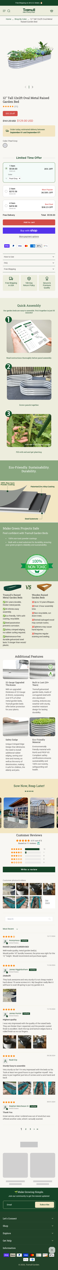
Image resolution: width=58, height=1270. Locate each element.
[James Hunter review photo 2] (24, 1042)
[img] (9, 937)
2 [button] (25, 1129)
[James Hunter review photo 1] (9, 1042)
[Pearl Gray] (5, 145)
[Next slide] (32, 87)
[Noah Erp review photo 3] (39, 1088)
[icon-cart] (51, 11)
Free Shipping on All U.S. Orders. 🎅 (29, 3)
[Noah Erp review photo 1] (9, 1088)
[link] (29, 565)
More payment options (29, 237)
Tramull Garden (32, 1265)
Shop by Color (20, 19)
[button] (29, 222)
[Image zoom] (29, 57)
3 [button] (30, 1129)
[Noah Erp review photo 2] (24, 1088)
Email (9, 1205)
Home (8, 19)
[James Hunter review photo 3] (39, 1042)
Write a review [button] (29, 869)
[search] (9, 11)
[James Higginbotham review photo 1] (9, 995)
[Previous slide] (25, 87)
